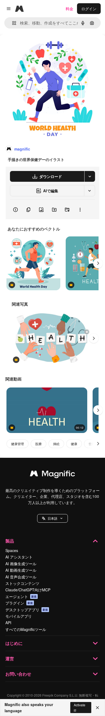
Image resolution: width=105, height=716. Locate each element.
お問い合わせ (18, 674)
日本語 (52, 518)
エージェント (21, 596)
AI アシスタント (19, 557)
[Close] (97, 707)
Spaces (11, 550)
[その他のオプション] (80, 209)
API (8, 622)
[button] (52, 518)
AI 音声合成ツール (20, 576)
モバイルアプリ (18, 616)
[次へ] (98, 263)
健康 (74, 443)
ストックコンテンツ (22, 583)
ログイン (88, 8)
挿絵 (56, 443)
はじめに (14, 643)
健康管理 (17, 443)
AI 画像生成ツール (20, 563)
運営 (9, 658)
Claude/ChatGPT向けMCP (27, 589)
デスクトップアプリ (26, 609)
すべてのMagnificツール (25, 629)
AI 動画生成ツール (20, 570)
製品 (9, 541)
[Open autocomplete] (12, 23)
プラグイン (19, 603)
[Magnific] (52, 475)
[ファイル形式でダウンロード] (89, 176)
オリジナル (37, 46)
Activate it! (79, 707)
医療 (38, 443)
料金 (69, 8)
